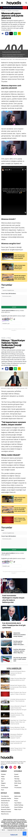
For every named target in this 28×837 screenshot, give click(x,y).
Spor (2, 781)
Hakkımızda (17, 796)
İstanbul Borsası (5, 800)
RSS (4, 830)
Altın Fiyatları (5, 805)
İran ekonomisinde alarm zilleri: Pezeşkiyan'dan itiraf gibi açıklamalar (14, 625)
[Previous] (24, 7)
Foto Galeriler (5, 796)
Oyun (2, 789)
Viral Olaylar (15, 10)
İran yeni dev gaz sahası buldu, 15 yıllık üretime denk (19, 659)
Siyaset (16, 774)
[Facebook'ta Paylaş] (6, 33)
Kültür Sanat (17, 783)
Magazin (3, 783)
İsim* (2, 287)
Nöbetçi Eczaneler (6, 811)
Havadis (3, 10)
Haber (3, 776)
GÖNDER (14, 307)
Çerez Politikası (18, 807)
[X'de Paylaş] (11, 33)
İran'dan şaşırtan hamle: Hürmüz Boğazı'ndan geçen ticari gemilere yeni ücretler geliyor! (18, 642)
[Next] (26, 7)
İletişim (16, 798)
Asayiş (3, 778)
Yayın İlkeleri (17, 803)
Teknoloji (16, 778)
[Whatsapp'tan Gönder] (15, 33)
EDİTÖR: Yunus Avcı (20, 388)
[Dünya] (14, 586)
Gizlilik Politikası (18, 805)
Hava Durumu (5, 814)
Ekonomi (16, 776)
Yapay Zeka (17, 781)
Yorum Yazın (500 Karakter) (8, 293)
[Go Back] (24, 834)
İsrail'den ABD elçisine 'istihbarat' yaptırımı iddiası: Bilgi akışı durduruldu (19, 651)
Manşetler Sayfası (6, 798)
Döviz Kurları (4, 803)
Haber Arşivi (17, 809)
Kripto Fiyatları (5, 807)
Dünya (9, 338)
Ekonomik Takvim (6, 809)
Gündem (3, 774)
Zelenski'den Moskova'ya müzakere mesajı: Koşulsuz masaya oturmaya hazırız (19, 634)
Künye (16, 800)
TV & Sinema (17, 787)
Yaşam (16, 785)
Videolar (9, 10)
